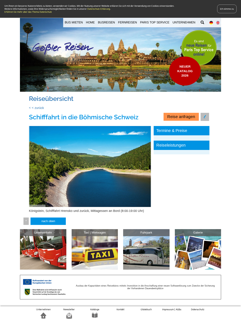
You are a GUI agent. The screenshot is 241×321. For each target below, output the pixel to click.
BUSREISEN (106, 22)
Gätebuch (146, 309)
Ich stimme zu (227, 8)
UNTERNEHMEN (184, 22)
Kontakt (120, 309)
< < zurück (36, 108)
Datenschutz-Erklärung (98, 8)
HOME (90, 22)
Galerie (198, 232)
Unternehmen (43, 309)
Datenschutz (197, 309)
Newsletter (69, 309)
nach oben (48, 221)
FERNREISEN (127, 22)
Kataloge (94, 309)
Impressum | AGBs (171, 309)
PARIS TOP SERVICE (154, 22)
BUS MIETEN (74, 22)
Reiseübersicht (51, 98)
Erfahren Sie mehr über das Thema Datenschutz (28, 11)
